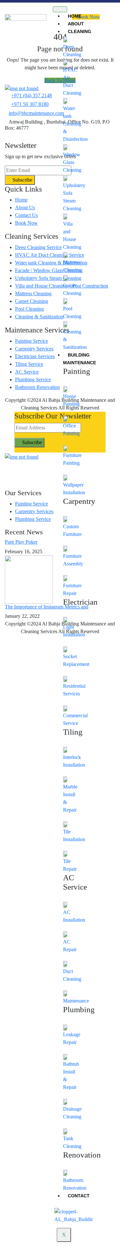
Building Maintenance (79, 358)
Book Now (26, 223)
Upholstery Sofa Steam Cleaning (48, 278)
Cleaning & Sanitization (39, 316)
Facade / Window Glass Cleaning (49, 270)
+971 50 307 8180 (30, 104)
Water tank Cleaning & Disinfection (75, 124)
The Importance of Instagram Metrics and (46, 606)
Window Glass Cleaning (72, 162)
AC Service (27, 372)
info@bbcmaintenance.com (36, 113)
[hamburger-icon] (60, 9)
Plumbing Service (33, 379)
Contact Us (26, 215)
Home (74, 16)
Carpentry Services (34, 348)
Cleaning (79, 31)
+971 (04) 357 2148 (31, 95)
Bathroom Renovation (37, 387)
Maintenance (76, 1001)
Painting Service (31, 341)
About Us (25, 207)
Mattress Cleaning (33, 293)
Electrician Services (35, 356)
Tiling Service (29, 364)
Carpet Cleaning (31, 301)
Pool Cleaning (29, 309)
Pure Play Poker (21, 542)
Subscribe (21, 180)
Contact (79, 1195)
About (76, 23)
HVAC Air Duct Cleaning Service (49, 255)
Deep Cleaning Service (38, 247)
